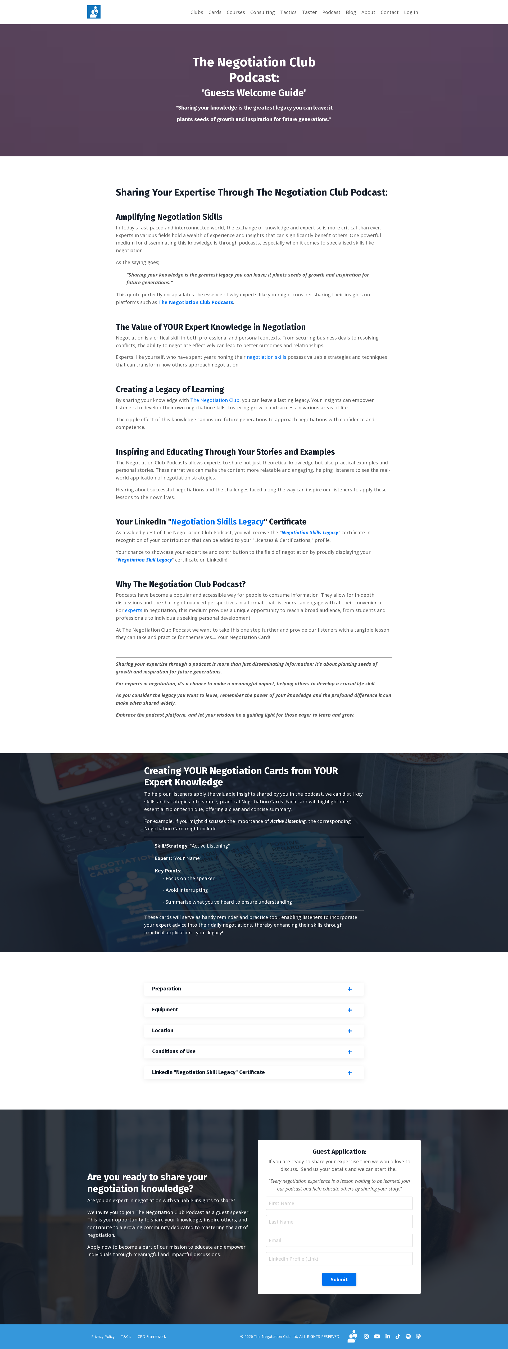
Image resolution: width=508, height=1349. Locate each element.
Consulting (262, 12)
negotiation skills (266, 357)
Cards (214, 12)
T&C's (126, 1336)
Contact (390, 12)
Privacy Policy (103, 1336)
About (368, 12)
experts (133, 610)
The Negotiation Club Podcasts (195, 302)
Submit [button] (339, 1279)
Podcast (331, 12)
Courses (236, 12)
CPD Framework (152, 1336)
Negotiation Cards (262, 801)
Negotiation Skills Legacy (217, 522)
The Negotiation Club (214, 400)
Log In (411, 12)
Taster (309, 12)
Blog (351, 12)
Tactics (288, 12)
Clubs (196, 12)
